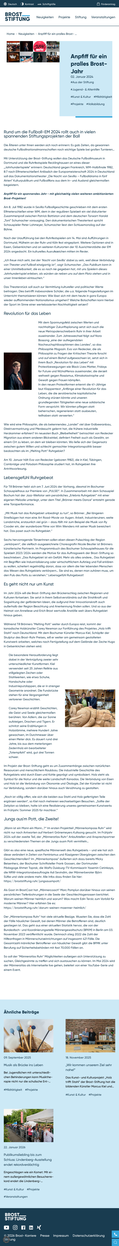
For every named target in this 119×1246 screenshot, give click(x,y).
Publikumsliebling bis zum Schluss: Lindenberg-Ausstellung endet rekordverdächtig (28, 1159)
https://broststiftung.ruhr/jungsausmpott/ (32, 881)
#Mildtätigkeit (103, 96)
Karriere (30, 1235)
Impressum (61, 1235)
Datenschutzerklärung (89, 1235)
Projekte (64, 17)
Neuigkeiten (45, 17)
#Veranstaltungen (16, 1196)
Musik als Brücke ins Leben (23, 1065)
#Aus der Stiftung (82, 82)
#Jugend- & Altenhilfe (85, 89)
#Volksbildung (95, 104)
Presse (44, 1235)
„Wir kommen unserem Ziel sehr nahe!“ (89, 1067)
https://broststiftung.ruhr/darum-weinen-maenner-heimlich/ (45, 907)
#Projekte (77, 104)
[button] (6, 1239)
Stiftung (80, 17)
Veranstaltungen (103, 17)
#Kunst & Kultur (81, 96)
